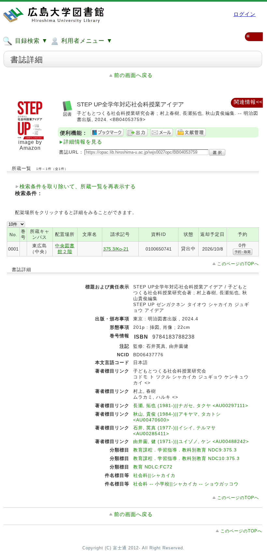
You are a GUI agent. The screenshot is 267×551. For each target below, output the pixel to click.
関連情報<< (248, 102)
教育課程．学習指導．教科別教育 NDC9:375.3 (185, 449)
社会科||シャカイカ (154, 475)
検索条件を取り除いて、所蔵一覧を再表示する (78, 186)
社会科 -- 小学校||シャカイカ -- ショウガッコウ (186, 483)
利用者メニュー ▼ (86, 41)
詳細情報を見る (82, 142)
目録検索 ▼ (30, 41)
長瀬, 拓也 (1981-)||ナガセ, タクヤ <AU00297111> (190, 405)
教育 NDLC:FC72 (153, 466)
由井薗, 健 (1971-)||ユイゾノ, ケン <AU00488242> (191, 441)
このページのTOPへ (238, 263)
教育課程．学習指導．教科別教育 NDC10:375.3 (186, 458)
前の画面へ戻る (133, 75)
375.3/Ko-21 (116, 249)
